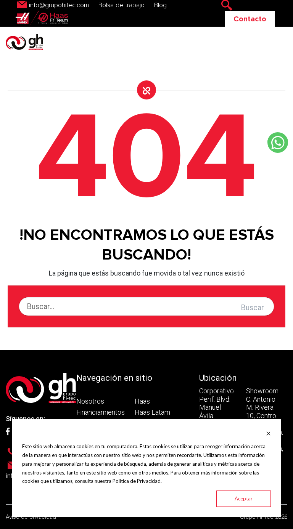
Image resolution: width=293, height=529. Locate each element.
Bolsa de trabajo (121, 5)
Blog (160, 5)
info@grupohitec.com (59, 5)
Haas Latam (152, 412)
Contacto (249, 19)
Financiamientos (100, 412)
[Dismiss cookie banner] (268, 433)
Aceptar (244, 498)
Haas (142, 401)
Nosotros (90, 401)
